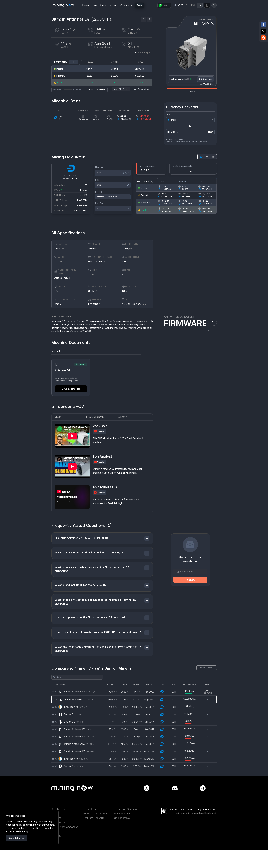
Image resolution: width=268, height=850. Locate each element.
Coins (113, 5)
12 (56, 291)
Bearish (102, 90)
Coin (168, 114)
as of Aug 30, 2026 (207, 84)
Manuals (56, 351)
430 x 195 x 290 (134, 303)
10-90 (127, 291)
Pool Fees (100, 203)
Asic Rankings (59, 822)
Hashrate (99, 167)
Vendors (56, 817)
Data (139, 5)
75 (91, 274)
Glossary (56, 835)
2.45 (127, 248)
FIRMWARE (185, 323)
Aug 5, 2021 (62, 278)
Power (98, 180)
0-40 (92, 291)
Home (85, 5)
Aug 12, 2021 (96, 261)
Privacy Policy (122, 813)
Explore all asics (205, 668)
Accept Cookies (17, 838)
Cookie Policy (122, 817)
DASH (207, 156)
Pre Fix (98, 192)
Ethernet (94, 303)
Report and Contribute (95, 813)
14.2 (58, 261)
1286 (60, 248)
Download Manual (71, 389)
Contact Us (126, 5)
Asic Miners (99, 5)
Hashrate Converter (94, 817)
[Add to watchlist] (143, 19)
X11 (124, 261)
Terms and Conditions (126, 809)
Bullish (90, 90)
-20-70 (58, 303)
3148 (92, 248)
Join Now (190, 579)
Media (55, 840)
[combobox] (174, 120)
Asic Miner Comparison (64, 826)
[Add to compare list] (149, 19)
